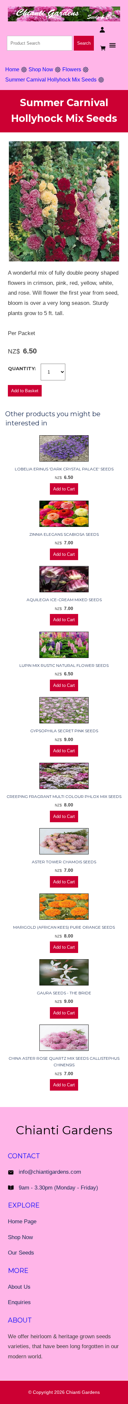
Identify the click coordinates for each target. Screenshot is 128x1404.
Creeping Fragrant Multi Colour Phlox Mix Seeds (64, 796)
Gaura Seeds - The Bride (64, 992)
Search (84, 43)
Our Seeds (21, 1253)
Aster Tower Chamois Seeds (64, 861)
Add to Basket (24, 390)
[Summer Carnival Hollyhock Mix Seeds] (64, 260)
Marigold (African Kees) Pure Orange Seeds (64, 927)
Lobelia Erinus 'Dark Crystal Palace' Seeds (64, 468)
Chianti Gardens (83, 1392)
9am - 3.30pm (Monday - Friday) (58, 1188)
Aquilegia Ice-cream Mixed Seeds (64, 599)
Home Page (22, 1221)
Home (12, 69)
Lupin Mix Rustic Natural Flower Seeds (64, 665)
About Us (19, 1287)
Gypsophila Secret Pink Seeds (64, 730)
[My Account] (102, 30)
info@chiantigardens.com (50, 1172)
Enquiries (19, 1302)
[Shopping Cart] (104, 48)
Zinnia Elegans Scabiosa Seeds (64, 534)
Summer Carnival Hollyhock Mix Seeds (50, 79)
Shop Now (41, 69)
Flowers (71, 69)
